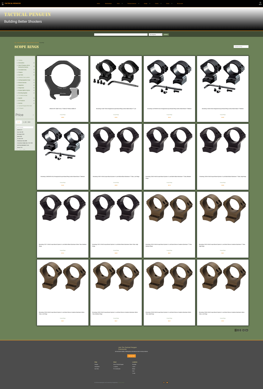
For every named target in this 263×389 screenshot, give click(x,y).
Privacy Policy (121, 382)
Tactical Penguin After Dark (25, 105)
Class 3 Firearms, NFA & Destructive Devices (24, 66)
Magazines (21, 85)
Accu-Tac (20, 132)
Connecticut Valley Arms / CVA (25, 143)
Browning (20, 134)
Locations (115, 366)
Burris (19, 136)
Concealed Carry (22, 69)
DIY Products (21, 100)
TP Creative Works (22, 95)
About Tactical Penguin (118, 364)
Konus (19, 147)
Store (118, 3)
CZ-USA (20, 138)
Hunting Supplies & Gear (24, 80)
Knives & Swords (22, 82)
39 (243, 330)
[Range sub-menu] (150, 3)
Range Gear (21, 87)
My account (180, 3)
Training (20, 60)
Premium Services (131, 3)
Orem (133, 371)
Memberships (108, 3)
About (167, 3)
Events (156, 3)
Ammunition (21, 62)
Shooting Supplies (22, 93)
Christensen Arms (22, 140)
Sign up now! (131, 356)
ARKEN (19, 129)
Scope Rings (62, 114)
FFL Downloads (116, 368)
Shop (15, 42)
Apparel (20, 98)
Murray (133, 368)
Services (20, 103)
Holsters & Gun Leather (24, 77)
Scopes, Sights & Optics (21, 42)
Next (247, 330)
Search (166, 34)
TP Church (20, 108)
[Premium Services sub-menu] (139, 3)
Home (98, 3)
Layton (133, 366)
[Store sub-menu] (122, 3)
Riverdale (134, 364)
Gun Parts (20, 75)
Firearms (20, 72)
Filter (18, 122)
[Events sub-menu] (161, 3)
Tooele (133, 373)
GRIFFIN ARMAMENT (23, 145)
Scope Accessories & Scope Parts (32, 42)
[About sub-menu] (172, 3)
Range (145, 3)
